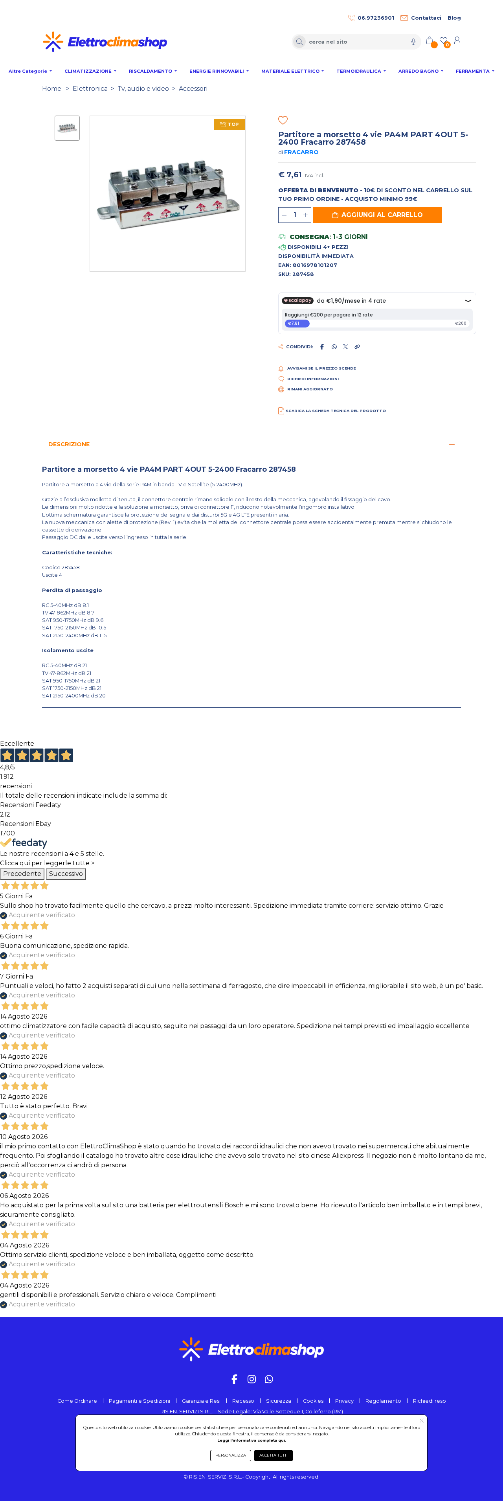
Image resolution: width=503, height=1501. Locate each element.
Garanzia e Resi (201, 1401)
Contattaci (426, 18)
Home (51, 88)
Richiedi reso (429, 1401)
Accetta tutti (273, 1455)
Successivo (66, 873)
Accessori (193, 88)
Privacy (344, 1401)
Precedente (22, 873)
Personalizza (230, 1455)
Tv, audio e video (143, 88)
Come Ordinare (77, 1401)
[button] (377, 215)
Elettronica (90, 88)
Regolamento (383, 1401)
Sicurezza (278, 1401)
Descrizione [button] (69, 444)
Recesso (243, 1401)
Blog (454, 18)
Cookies (313, 1401)
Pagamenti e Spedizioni (139, 1401)
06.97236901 (376, 18)
